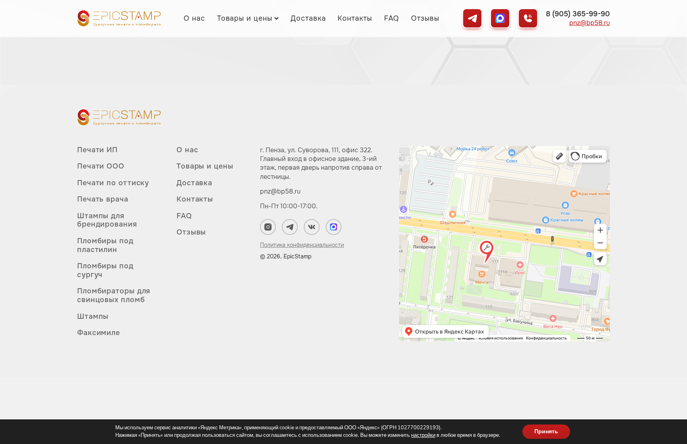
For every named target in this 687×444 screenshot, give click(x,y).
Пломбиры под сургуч (105, 270)
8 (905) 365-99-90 (578, 13)
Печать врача (102, 199)
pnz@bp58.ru (589, 23)
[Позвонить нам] (528, 18)
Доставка (308, 18)
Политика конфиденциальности (302, 244)
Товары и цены (244, 18)
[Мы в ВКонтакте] (312, 227)
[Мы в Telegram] (472, 18)
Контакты (355, 18)
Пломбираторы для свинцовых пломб (113, 295)
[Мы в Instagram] (268, 227)
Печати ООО (100, 166)
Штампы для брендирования (107, 220)
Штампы (93, 316)
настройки (423, 435)
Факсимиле (98, 332)
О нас (194, 18)
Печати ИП (97, 150)
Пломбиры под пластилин (105, 245)
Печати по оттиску (113, 182)
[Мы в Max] (500, 18)
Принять (546, 431)
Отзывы (425, 18)
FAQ (392, 18)
